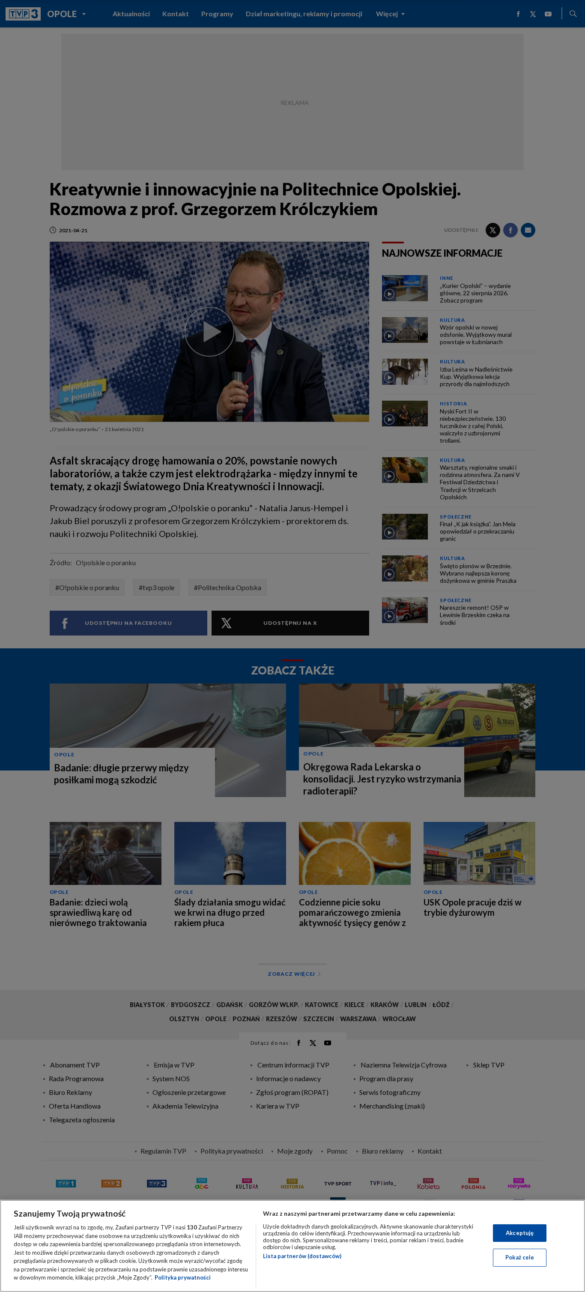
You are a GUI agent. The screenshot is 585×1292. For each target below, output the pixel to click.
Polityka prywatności (183, 1277)
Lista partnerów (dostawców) (302, 1256)
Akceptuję (520, 1232)
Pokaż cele (519, 1257)
